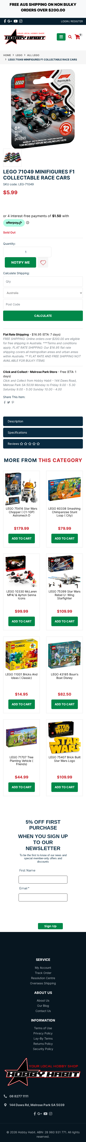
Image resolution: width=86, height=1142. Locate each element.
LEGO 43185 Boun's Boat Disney (64, 676)
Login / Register (72, 21)
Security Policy (43, 1049)
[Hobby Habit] (25, 36)
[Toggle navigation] (61, 37)
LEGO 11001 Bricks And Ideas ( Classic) (21, 676)
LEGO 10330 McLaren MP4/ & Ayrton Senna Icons (21, 595)
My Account (43, 967)
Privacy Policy (43, 1033)
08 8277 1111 (18, 1096)
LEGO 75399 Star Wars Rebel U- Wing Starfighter (64, 595)
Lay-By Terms (43, 1038)
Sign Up (50, 926)
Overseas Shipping (43, 983)
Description (15, 421)
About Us (43, 1000)
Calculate (43, 315)
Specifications (17, 432)
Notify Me (20, 262)
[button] (43, 262)
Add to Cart (22, 538)
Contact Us (43, 1011)
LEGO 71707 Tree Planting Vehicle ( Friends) (21, 760)
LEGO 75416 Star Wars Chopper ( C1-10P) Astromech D (21, 512)
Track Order (43, 973)
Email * (24, 888)
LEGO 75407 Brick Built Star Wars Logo (65, 758)
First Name (27, 870)
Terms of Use (43, 1028)
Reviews (14, 443)
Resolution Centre (43, 978)
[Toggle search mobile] (69, 37)
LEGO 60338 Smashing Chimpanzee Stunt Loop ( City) (64, 512)
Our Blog (43, 1005)
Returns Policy (43, 1043)
